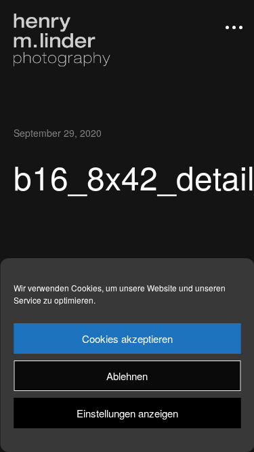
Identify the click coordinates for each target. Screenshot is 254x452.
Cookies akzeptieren (127, 338)
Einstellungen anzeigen (127, 413)
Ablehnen (127, 376)
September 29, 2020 (58, 133)
